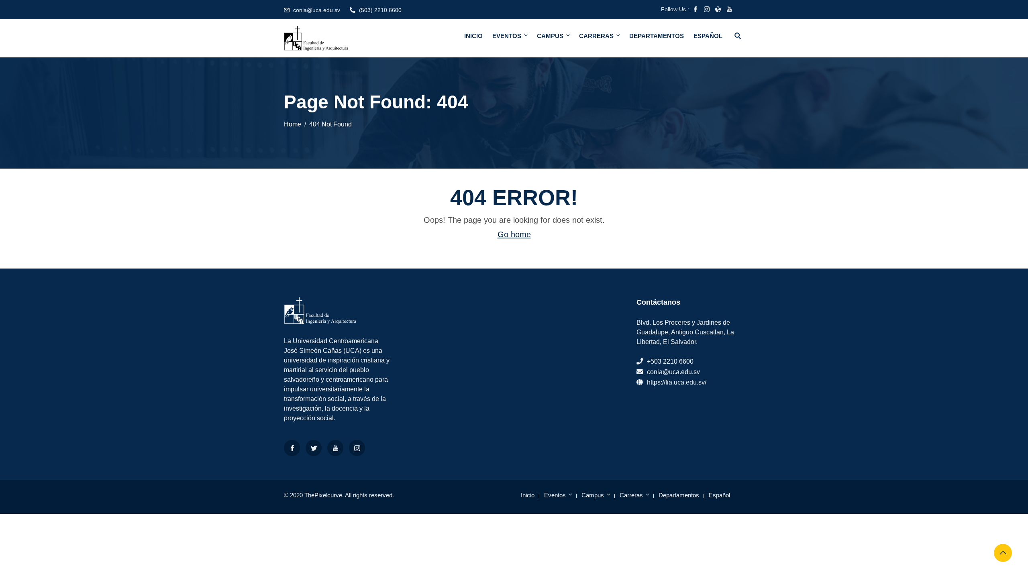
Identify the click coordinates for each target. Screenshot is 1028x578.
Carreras (596, 36)
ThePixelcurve (323, 495)
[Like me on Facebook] (695, 10)
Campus (550, 36)
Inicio (473, 36)
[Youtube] (335, 448)
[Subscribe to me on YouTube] (729, 10)
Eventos (506, 36)
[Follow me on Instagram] (707, 10)
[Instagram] (357, 448)
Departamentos (656, 36)
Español (707, 36)
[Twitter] (314, 448)
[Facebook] (292, 448)
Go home (514, 234)
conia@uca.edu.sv (316, 10)
